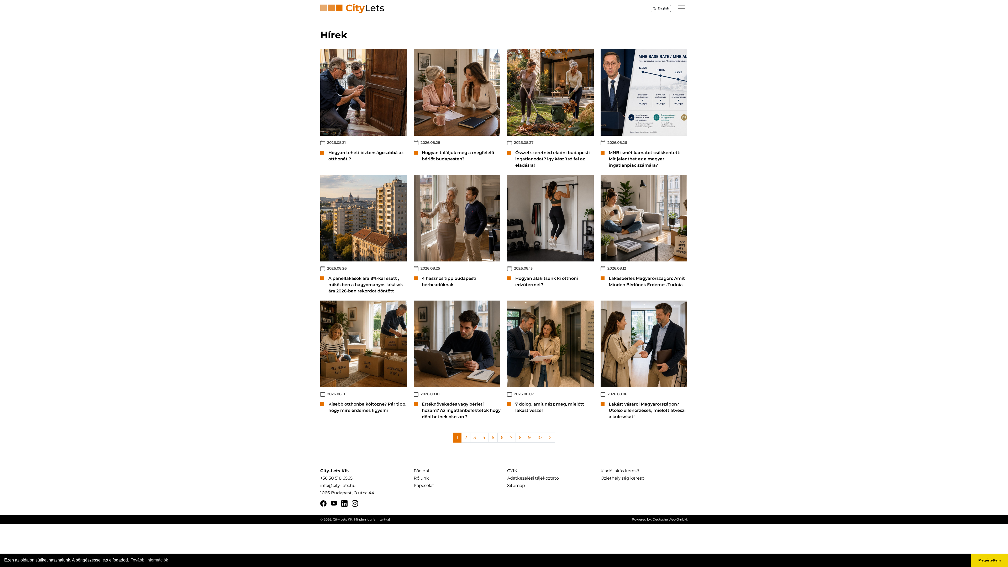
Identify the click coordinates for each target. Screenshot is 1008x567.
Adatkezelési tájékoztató (533, 478)
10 (539, 437)
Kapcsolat (424, 485)
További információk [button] (149, 560)
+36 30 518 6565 (336, 478)
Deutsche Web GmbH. (670, 519)
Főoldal (421, 470)
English (663, 8)
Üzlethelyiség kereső (622, 478)
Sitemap (516, 485)
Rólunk (421, 478)
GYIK (512, 470)
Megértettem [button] (989, 560)
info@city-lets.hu (338, 485)
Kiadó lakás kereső (620, 470)
